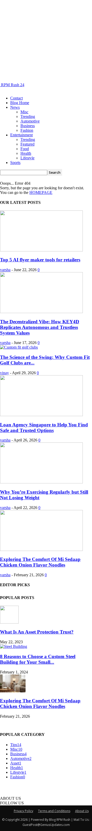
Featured (27, 144)
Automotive (30, 121)
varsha (5, 270)
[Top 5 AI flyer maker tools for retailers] (41, 250)
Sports (15, 162)
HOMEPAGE (40, 192)
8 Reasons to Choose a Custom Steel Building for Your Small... (37, 659)
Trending (27, 116)
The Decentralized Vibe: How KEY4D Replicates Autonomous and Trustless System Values (39, 327)
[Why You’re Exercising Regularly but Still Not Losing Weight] (41, 482)
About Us (82, 811)
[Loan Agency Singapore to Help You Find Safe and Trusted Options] (41, 415)
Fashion (26, 130)
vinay (4, 373)
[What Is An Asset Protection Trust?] (9, 622)
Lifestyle (27, 158)
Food (24, 149)
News (15, 107)
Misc (24, 112)
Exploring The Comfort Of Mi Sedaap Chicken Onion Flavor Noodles (40, 562)
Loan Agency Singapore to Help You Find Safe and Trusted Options (44, 427)
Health (25, 153)
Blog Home (19, 103)
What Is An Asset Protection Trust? (37, 632)
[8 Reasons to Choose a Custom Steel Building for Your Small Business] (13, 646)
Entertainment (21, 135)
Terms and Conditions (54, 811)
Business (27, 126)
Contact (16, 98)
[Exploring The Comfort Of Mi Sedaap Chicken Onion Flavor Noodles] (41, 549)
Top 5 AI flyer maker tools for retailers (40, 259)
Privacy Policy (23, 811)
